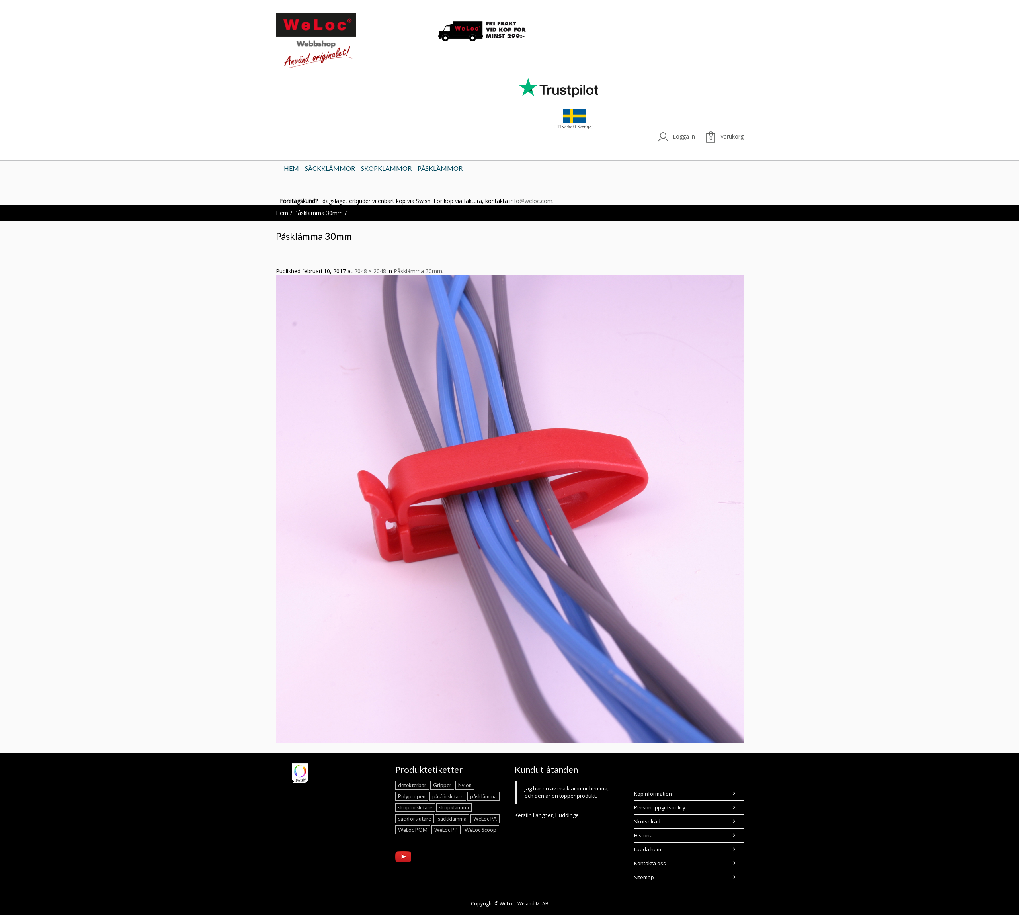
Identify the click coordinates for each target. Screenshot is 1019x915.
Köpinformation (653, 793)
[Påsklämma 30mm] (510, 508)
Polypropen (412, 796)
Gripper (442, 785)
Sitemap (644, 877)
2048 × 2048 (370, 271)
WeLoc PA (485, 818)
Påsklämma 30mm (318, 213)
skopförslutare (415, 807)
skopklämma (454, 807)
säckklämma (452, 818)
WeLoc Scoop (480, 830)
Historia (643, 835)
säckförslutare (414, 818)
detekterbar (412, 785)
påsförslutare (447, 796)
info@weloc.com (531, 201)
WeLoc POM (413, 830)
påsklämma (483, 796)
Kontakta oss (650, 863)
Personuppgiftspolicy (659, 807)
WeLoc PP (446, 830)
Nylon (465, 785)
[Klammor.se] (350, 42)
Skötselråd (647, 821)
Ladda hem (647, 849)
